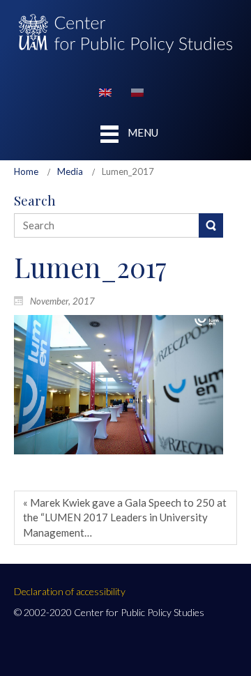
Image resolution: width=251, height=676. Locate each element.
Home (26, 171)
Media (70, 171)
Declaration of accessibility (70, 591)
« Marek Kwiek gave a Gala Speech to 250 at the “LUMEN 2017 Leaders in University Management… (125, 517)
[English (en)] (105, 91)
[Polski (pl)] (137, 91)
